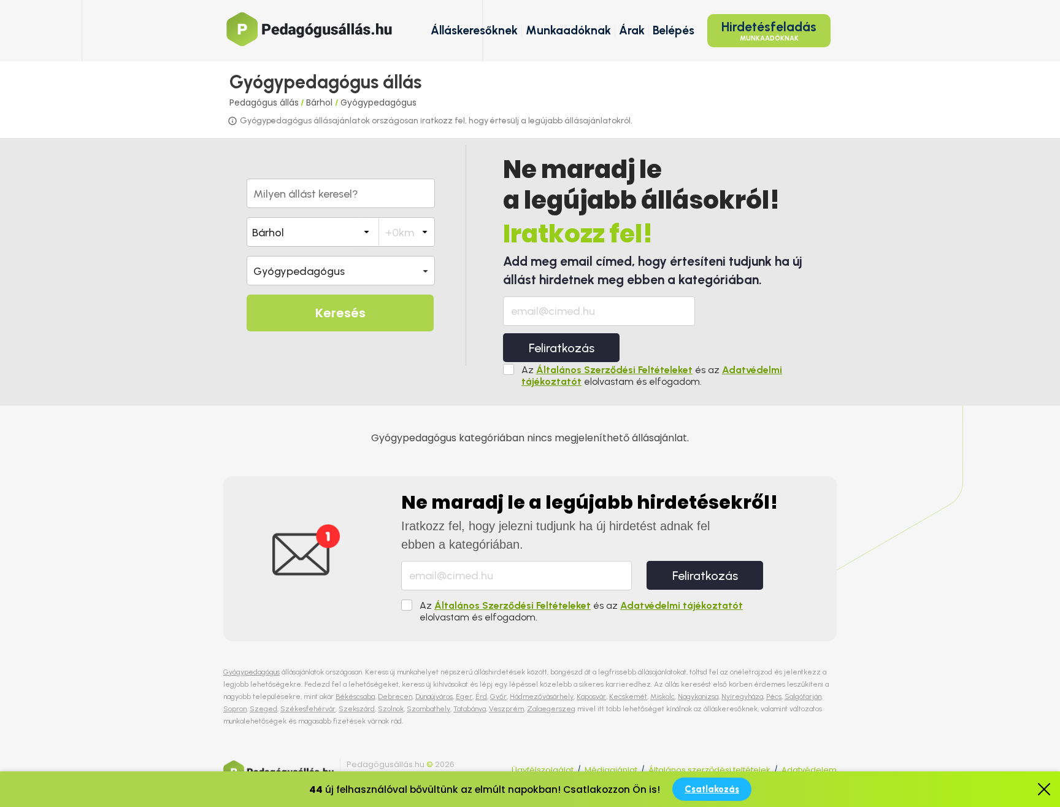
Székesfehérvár (308, 709)
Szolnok (391, 709)
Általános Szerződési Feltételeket (614, 370)
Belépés (673, 30)
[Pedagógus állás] (309, 29)
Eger (464, 696)
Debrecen (395, 696)
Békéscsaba (355, 696)
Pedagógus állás (264, 102)
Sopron (235, 709)
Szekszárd (357, 709)
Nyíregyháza (742, 696)
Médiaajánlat (611, 770)
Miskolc (662, 696)
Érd (481, 696)
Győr (498, 696)
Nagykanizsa (698, 696)
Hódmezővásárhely (542, 696)
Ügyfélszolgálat (543, 770)
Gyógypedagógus (378, 102)
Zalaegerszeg (551, 709)
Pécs (774, 696)
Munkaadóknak (568, 30)
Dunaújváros (434, 696)
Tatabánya (469, 709)
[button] (341, 270)
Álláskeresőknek (474, 30)
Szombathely (428, 709)
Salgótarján (803, 696)
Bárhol (320, 102)
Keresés (340, 313)
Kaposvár (591, 696)
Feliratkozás (561, 348)
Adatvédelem (809, 770)
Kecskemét (628, 696)
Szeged (263, 709)
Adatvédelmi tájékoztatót (681, 605)
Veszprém (506, 709)
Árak (632, 30)
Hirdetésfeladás (768, 30)
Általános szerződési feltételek (709, 770)
